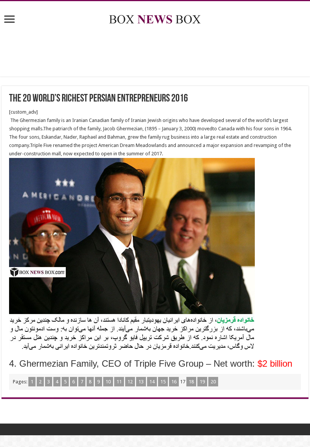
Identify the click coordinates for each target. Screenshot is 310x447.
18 (191, 381)
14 (152, 381)
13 (141, 381)
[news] (155, 18)
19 (202, 381)
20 (213, 381)
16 (174, 381)
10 (108, 381)
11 (119, 381)
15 (163, 381)
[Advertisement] (155, 52)
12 (130, 381)
